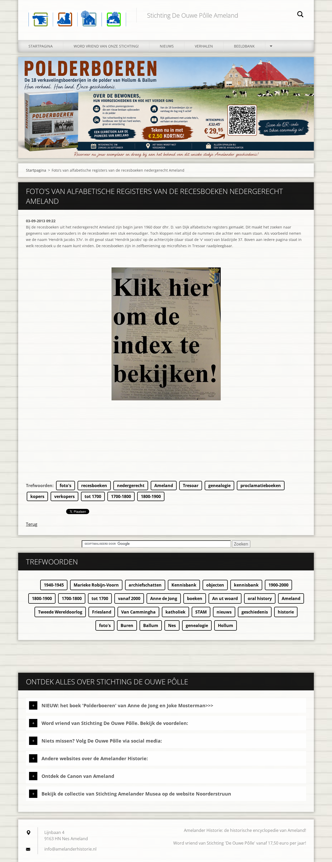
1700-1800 (121, 496)
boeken (194, 598)
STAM (201, 612)
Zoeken (300, 15)
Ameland (163, 485)
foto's (65, 485)
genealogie (219, 485)
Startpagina (41, 46)
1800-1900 (151, 496)
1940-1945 (54, 585)
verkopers (64, 496)
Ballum (150, 625)
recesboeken (94, 485)
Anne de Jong (163, 598)
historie (286, 612)
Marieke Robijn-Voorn (96, 585)
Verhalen (204, 46)
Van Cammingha (138, 612)
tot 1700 (93, 496)
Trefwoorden (39, 485)
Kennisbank (183, 585)
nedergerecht (130, 485)
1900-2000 (278, 585)
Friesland (101, 612)
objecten (215, 585)
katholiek (175, 612)
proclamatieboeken (260, 485)
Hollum (225, 625)
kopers (37, 496)
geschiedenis (254, 612)
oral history (260, 598)
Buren (127, 625)
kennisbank (246, 585)
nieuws (224, 612)
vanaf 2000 (129, 598)
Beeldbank (244, 46)
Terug (31, 524)
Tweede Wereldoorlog (60, 612)
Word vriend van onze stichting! (106, 46)
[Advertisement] (166, 444)
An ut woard (225, 598)
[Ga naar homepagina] (77, 15)
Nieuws (167, 46)
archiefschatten (145, 585)
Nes (172, 625)
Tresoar (190, 485)
